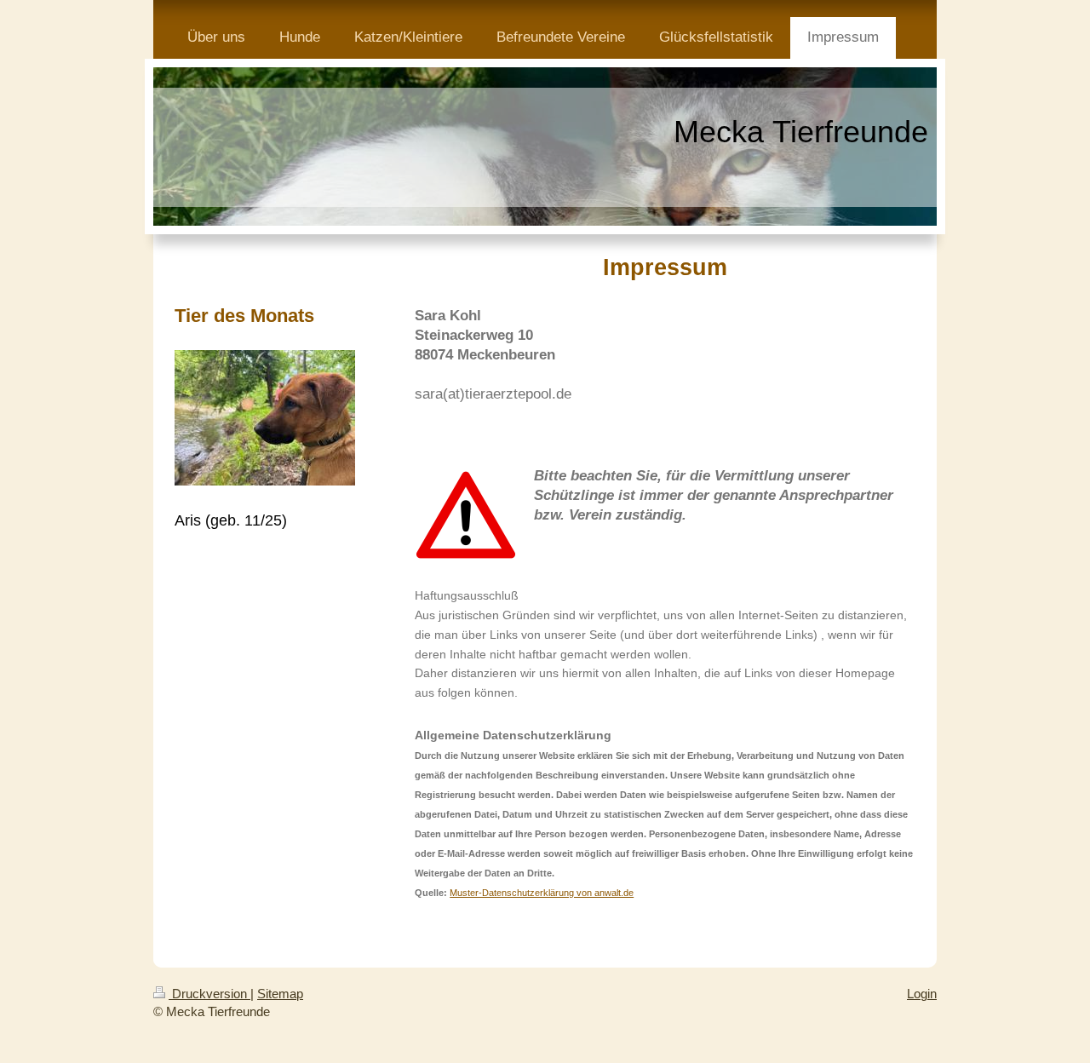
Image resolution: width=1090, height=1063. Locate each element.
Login (922, 993)
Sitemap (280, 993)
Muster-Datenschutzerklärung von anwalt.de (542, 893)
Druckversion (209, 993)
